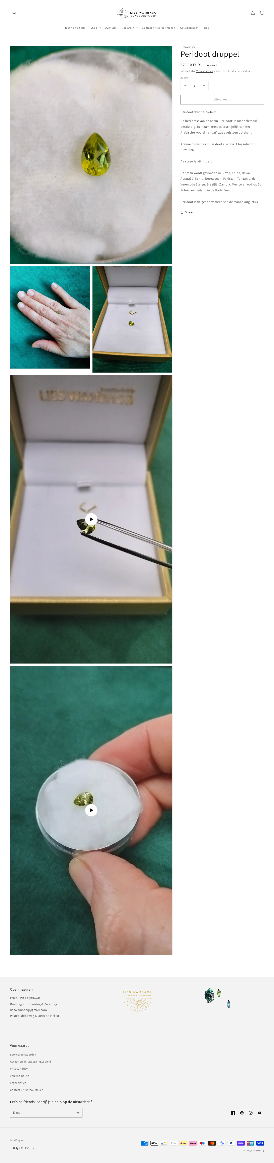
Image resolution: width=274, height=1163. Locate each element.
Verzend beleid (19, 1076)
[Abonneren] (77, 1112)
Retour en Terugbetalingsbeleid (30, 1061)
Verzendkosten (204, 70)
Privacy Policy (18, 1068)
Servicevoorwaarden (23, 1054)
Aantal (184, 78)
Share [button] (189, 212)
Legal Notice (18, 1083)
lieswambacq (257, 1150)
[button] (14, 12)
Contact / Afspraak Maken (26, 1090)
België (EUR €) (21, 1148)
